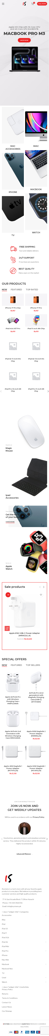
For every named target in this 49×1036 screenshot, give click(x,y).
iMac (4, 920)
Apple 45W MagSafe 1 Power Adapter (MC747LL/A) (13, 768)
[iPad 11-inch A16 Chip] (36, 320)
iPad (3, 924)
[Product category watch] (36, 214)
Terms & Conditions (10, 998)
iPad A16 (5, 937)
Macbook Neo (7, 969)
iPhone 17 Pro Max (13, 308)
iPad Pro (5, 951)
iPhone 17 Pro (36, 308)
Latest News (7, 1007)
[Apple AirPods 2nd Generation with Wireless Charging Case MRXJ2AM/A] (13, 718)
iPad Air (5, 942)
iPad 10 (5, 929)
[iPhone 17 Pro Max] (13, 300)
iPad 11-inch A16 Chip (36, 328)
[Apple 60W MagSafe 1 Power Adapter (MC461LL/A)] (36, 753)
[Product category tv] (13, 217)
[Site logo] (24, 4)
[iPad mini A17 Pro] (13, 320)
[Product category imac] (36, 128)
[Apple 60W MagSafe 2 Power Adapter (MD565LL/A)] (36, 718)
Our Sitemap (7, 1011)
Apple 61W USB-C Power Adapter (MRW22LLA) (24, 634)
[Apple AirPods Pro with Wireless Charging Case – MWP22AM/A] (13, 682)
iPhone (4, 955)
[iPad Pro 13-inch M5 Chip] (13, 376)
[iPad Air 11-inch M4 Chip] (13, 346)
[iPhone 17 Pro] (36, 300)
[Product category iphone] (13, 174)
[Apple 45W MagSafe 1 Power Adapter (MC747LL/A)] (13, 753)
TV (3, 973)
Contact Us (6, 1002)
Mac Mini (5, 960)
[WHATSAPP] (7, 628)
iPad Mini (5, 946)
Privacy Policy (7, 989)
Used (4, 977)
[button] (40, 587)
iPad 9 (4, 933)
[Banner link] (24, 433)
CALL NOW (42, 4)
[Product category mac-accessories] (13, 129)
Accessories (7, 915)
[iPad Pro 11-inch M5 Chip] (36, 376)
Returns (5, 994)
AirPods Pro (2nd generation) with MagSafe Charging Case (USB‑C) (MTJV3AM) (36, 697)
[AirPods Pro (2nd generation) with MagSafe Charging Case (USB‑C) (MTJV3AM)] (36, 680)
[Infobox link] (25, 249)
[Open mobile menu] (3, 3)
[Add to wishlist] (41, 595)
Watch (4, 982)
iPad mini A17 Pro (13, 328)
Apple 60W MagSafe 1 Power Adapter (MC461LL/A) (36, 768)
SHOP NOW (24, 40)
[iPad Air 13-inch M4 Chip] (36, 346)
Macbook (5, 964)
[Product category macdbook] (36, 171)
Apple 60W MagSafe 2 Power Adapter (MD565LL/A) (36, 733)
